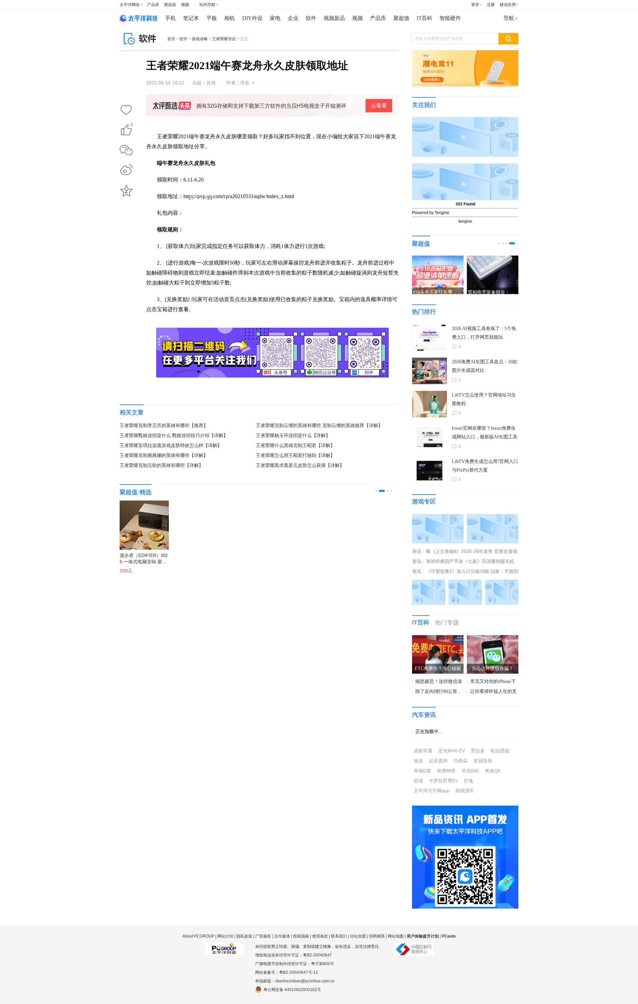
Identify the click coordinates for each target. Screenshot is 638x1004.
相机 (229, 18)
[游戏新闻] (438, 518)
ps (191, 196)
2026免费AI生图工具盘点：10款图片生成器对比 (484, 366)
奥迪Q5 (492, 770)
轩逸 (468, 780)
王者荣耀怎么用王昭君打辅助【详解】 (295, 455)
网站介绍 (225, 936)
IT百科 (424, 18)
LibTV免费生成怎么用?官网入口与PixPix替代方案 (485, 466)
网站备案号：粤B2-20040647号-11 (286, 972)
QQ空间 (126, 191)
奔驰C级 (422, 770)
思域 (418, 780)
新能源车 (465, 790)
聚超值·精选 (136, 492)
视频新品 (334, 18)
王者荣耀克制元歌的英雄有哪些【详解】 (161, 465)
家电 (275, 18)
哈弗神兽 (446, 770)
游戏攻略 (200, 39)
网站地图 (396, 936)
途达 (418, 760)
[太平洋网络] (224, 946)
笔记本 (191, 18)
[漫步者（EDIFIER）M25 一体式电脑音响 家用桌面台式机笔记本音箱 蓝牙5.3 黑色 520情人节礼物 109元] (141, 522)
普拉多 (478, 750)
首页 (171, 39)
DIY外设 (252, 18)
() (132, 125)
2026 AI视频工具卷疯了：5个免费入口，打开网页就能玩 (484, 333)
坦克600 (470, 770)
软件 (311, 18)
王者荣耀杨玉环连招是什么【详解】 (293, 435)
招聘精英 (377, 936)
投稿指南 (301, 936)
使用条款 (320, 936)
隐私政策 (244, 936)
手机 (170, 18)
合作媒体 (282, 936)
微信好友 (126, 150)
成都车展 (423, 750)
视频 (185, 4)
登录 (475, 4)
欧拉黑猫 (500, 750)
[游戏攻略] (492, 518)
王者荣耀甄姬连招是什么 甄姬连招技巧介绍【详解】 (174, 435)
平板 (211, 18)
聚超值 (170, 4)
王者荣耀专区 (224, 39)
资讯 (416, 551)
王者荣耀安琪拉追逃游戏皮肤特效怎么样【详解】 (171, 445)
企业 (293, 18)
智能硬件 (450, 18)
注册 (491, 4)
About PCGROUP (198, 936)
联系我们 (339, 936)
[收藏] (126, 110)
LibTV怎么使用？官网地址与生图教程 (484, 399)
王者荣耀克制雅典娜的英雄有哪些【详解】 (164, 455)
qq (209, 196)
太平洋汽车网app (432, 790)
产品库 (153, 4)
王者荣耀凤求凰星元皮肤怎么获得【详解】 (300, 465)
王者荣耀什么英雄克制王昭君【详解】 (295, 445)
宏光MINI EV (451, 750)
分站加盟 (358, 936)
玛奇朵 (461, 760)
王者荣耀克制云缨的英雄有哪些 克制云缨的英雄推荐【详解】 (319, 425)
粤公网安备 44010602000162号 (292, 989)
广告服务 (263, 936)
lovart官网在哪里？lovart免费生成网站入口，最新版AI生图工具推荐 (484, 433)
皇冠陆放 (483, 760)
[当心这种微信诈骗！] (492, 639)
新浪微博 (126, 170)
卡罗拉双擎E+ (443, 780)
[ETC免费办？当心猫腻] (438, 639)
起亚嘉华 (438, 760)
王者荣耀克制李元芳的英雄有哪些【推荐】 (164, 425)
